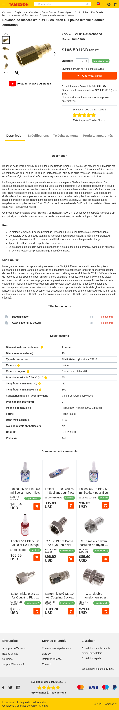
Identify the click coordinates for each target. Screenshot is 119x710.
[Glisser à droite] (17, 54)
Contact (46, 664)
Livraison (47, 653)
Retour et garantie (52, 659)
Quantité (67, 60)
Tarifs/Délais (95, 653)
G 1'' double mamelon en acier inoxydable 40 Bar (94, 597)
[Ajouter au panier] (36, 506)
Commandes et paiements (56, 648)
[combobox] (62, 4)
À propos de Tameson (14, 648)
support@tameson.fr (13, 664)
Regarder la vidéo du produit (34, 83)
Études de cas (10, 653)
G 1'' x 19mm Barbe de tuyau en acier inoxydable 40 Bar (59, 544)
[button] (4, 4)
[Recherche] (88, 4)
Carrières (7, 659)
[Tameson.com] (19, 4)
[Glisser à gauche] (54, 54)
